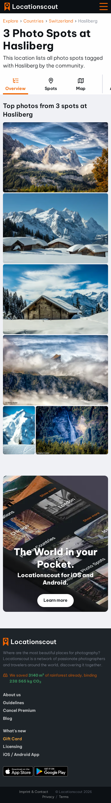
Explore (10, 21)
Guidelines (13, 702)
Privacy (48, 797)
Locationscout (31, 6)
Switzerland (61, 21)
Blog (7, 718)
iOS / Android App (21, 754)
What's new (14, 730)
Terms (64, 797)
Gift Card (12, 738)
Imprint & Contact (33, 792)
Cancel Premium (19, 710)
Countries (33, 21)
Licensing (12, 746)
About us (12, 694)
